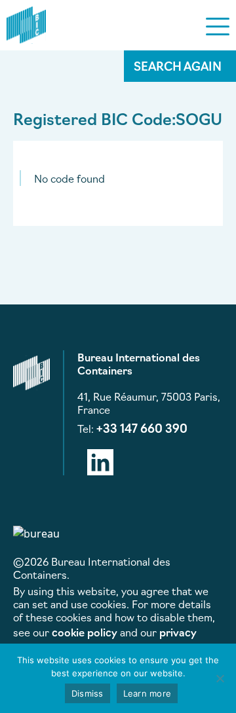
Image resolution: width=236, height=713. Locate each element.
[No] (219, 678)
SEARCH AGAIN (178, 65)
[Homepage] (26, 22)
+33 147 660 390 (141, 427)
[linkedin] (100, 459)
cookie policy (84, 632)
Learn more (147, 693)
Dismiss (87, 693)
